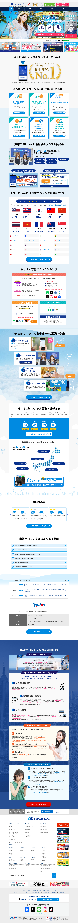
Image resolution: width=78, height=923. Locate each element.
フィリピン (59, 249)
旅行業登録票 (54, 892)
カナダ (58, 240)
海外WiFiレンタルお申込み (38, 804)
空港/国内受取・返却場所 (44, 832)
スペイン (59, 244)
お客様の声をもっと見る (39, 526)
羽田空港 (51, 159)
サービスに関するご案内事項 (13, 832)
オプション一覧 (27, 833)
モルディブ (59, 254)
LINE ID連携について (12, 839)
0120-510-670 (28, 899)
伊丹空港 (32, 849)
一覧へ (65, 580)
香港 (13, 254)
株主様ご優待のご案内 (43, 869)
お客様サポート (11, 840)
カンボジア (15, 244)
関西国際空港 (63, 159)
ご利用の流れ (11, 825)
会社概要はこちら (39, 631)
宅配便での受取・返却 (43, 826)
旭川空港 (21, 850)
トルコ (29, 249)
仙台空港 (21, 851)
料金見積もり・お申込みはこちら (49, 34)
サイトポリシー (26, 892)
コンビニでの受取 (43, 827)
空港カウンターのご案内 (60, 811)
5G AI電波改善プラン (28, 829)
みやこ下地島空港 (44, 857)
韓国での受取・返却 (43, 829)
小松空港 (21, 860)
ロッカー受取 (42, 830)
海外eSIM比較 (11, 835)
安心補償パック (27, 832)
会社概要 (28, 890)
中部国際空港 (39, 162)
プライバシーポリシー (17, 892)
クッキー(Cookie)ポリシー (36, 892)
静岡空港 (32, 850)
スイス (44, 244)
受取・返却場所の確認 (12, 868)
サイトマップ (54, 890)
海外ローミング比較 (12, 836)
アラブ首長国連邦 (16, 235)
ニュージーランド (46, 249)
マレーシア (30, 254)
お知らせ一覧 (42, 871)
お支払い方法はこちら (15, 348)
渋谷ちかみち (11, 859)
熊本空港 (43, 850)
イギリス (29, 235)
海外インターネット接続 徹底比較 (14, 833)
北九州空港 (43, 849)
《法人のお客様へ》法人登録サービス (46, 868)
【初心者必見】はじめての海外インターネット (16, 830)
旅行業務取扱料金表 (46, 892)
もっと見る (39, 519)
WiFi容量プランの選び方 (13, 829)
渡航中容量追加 (27, 836)
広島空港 (32, 859)
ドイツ (14, 249)
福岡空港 (51, 162)
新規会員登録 (55, 0)
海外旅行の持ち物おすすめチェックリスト (15, 842)
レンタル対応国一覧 (28, 835)
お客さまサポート (58, 812)
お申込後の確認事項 (12, 865)
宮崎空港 (43, 853)
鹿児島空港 (43, 854)
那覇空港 (43, 856)
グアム (29, 244)
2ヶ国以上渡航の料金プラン (29, 826)
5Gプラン (26, 830)
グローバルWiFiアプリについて (45, 865)
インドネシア (15, 240)
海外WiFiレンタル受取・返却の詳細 (39, 434)
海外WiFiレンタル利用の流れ (39, 397)
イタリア (44, 235)
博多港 (43, 859)
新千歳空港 (21, 849)
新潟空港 (21, 859)
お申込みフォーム (14, 343)
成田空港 (39, 159)
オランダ (44, 240)
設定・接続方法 (11, 827)
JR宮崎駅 (43, 860)
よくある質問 (27, 865)
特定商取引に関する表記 (37, 890)
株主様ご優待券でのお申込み (64, 0)
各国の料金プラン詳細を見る (39, 259)
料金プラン (26, 825)
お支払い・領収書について (13, 869)
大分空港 (43, 851)
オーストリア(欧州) (31, 240)
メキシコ (44, 254)
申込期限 (10, 826)
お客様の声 (42, 867)
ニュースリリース (46, 890)
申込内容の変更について (13, 867)
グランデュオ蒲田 (12, 860)
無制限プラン (27, 827)
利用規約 (23, 890)
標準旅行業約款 (61, 892)
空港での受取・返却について (44, 825)
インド (58, 235)
